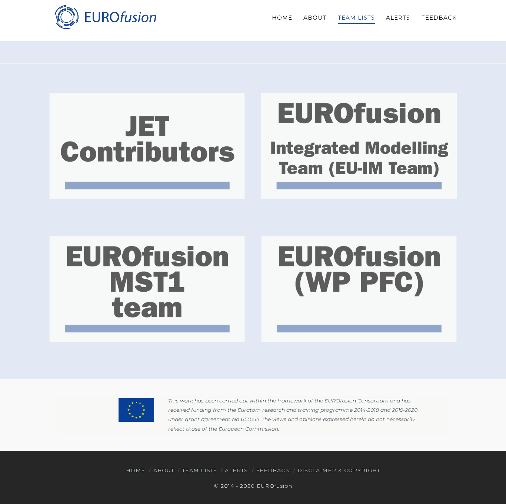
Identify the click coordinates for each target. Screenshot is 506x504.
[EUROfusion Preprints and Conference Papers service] (104, 17)
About (163, 470)
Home (135, 470)
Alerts (236, 470)
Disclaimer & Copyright (338, 470)
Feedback (272, 470)
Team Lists (199, 470)
